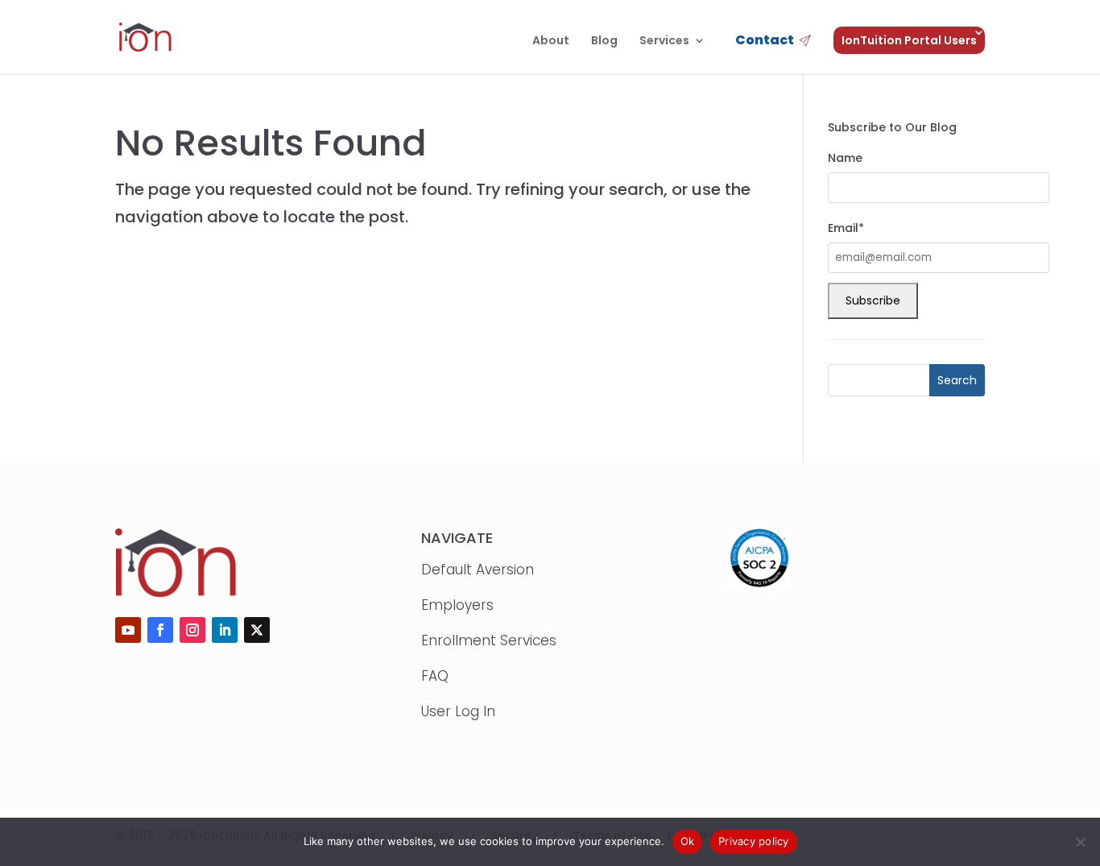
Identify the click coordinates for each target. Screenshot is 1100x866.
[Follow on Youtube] (128, 630)
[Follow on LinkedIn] (225, 630)
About (550, 41)
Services (664, 41)
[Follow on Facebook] (160, 630)
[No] (1080, 842)
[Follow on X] (257, 630)
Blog (604, 41)
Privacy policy (753, 841)
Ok (687, 841)
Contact (764, 41)
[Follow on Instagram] (192, 630)
